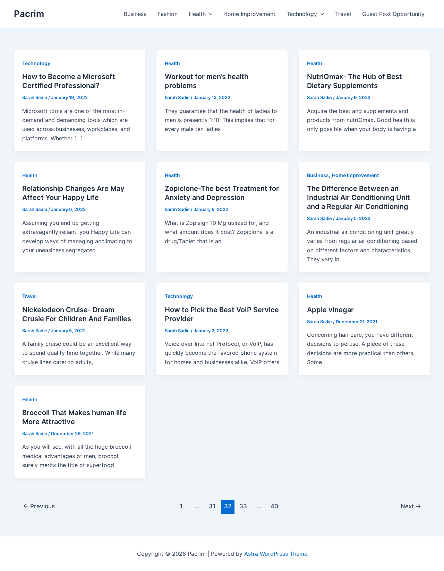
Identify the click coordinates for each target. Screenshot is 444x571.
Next (411, 506)
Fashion (167, 13)
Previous (39, 506)
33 (243, 506)
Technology (302, 13)
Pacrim (29, 13)
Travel (343, 13)
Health (197, 13)
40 (274, 506)
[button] (209, 14)
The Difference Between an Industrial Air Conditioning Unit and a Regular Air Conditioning (358, 197)
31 (212, 506)
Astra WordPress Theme (275, 553)
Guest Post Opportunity (393, 13)
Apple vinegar (330, 310)
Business (135, 13)
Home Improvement (249, 13)
